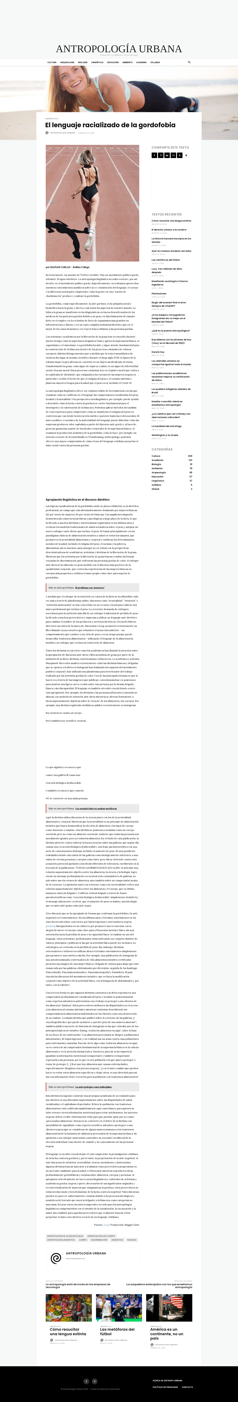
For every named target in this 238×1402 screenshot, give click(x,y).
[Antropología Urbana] (47, 133)
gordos (50, 926)
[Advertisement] (119, 20)
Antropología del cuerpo (101, 1236)
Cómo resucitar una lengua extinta (171, 220)
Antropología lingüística (61, 1240)
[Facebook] (154, 155)
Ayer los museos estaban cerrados (171, 251)
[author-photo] (52, 1340)
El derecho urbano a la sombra (169, 229)
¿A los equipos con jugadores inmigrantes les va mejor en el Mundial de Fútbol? (168, 318)
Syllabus (155, 62)
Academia (141, 62)
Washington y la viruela (165, 435)
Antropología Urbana (62, 133)
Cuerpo (83, 1240)
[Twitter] (160, 155)
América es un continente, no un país (166, 1334)
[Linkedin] (167, 155)
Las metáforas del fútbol (166, 260)
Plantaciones (159, 293)
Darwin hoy (158, 352)
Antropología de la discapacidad (65, 1236)
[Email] (173, 155)
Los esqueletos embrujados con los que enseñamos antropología (159, 1286)
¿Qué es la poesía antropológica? (171, 330)
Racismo (131, 1240)
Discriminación (99, 1240)
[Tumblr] (179, 155)
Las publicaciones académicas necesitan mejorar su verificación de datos (171, 377)
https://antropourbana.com (75, 1258)
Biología (82, 62)
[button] (189, 62)
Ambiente (127, 62)
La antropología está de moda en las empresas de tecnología (78, 1286)
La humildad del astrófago (167, 426)
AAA (105, 1224)
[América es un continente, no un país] (169, 1308)
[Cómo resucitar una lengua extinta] (69, 1308)
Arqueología (67, 62)
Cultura (51, 62)
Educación (113, 62)
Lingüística (97, 62)
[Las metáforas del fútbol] (119, 1308)
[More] (186, 155)
